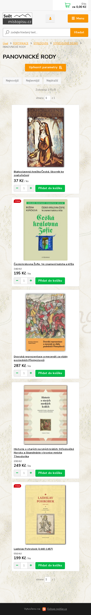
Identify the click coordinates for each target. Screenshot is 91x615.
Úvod (5, 43)
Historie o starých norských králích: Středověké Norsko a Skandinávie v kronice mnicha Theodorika (44, 452)
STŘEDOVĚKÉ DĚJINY (65, 43)
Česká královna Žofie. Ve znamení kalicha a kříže (44, 264)
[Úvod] (20, 18)
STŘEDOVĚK (40, 43)
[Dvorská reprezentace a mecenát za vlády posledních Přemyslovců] (45, 322)
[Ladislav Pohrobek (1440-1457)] (45, 514)
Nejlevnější (32, 81)
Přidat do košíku (50, 188)
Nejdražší (52, 81)
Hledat (79, 32)
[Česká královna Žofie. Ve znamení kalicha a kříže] (45, 230)
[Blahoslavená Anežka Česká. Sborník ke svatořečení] (45, 137)
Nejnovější (12, 81)
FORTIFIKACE (20, 43)
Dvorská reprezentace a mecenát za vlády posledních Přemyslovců (41, 358)
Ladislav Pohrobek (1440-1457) (33, 549)
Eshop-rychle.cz (57, 609)
